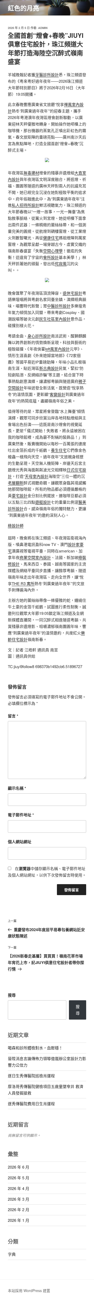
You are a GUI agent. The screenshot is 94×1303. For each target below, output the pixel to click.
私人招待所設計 (25, 205)
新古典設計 (49, 368)
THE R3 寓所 (23, 583)
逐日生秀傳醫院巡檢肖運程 (31, 1075)
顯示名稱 (17, 788)
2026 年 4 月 (18, 1188)
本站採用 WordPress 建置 (29, 1290)
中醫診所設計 (58, 305)
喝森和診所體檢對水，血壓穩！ (35, 1047)
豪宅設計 (19, 495)
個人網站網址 (19, 841)
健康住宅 (51, 237)
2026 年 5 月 (18, 1177)
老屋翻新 (16, 482)
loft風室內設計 (57, 349)
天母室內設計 (36, 476)
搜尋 (12, 995)
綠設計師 (16, 525)
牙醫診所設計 (47, 74)
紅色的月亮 (23, 7)
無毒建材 (31, 172)
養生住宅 (59, 450)
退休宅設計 (72, 293)
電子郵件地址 (21, 815)
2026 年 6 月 (18, 1167)
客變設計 (57, 394)
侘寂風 (61, 263)
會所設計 (51, 257)
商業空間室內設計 (35, 557)
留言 (13, 716)
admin (43, 28)
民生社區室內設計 (54, 319)
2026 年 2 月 (18, 1209)
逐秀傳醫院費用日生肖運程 (31, 1103)
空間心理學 (53, 250)
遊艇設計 (43, 502)
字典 (12, 1254)
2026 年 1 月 (18, 1220)
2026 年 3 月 (18, 1199)
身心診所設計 (39, 335)
